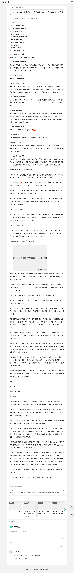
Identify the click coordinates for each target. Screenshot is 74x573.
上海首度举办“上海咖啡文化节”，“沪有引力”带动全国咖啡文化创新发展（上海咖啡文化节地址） (51, 492)
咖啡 (17, 57)
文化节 (20, 486)
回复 (26, 558)
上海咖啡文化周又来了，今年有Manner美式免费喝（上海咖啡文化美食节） (23, 492)
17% (72, 514)
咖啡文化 (19, 7)
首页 (15, 7)
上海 (23, 7)
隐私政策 (36, 569)
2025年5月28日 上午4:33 (19, 558)
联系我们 (31, 569)
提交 (62, 546)
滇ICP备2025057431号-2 (44, 569)
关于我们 (26, 569)
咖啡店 (34, 130)
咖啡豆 (20, 183)
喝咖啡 (21, 65)
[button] (65, 509)
